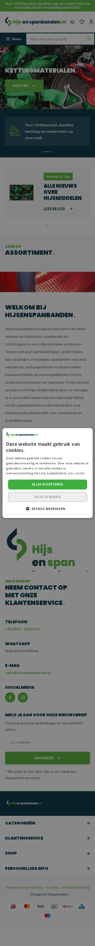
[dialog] (47, 473)
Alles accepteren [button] (47, 484)
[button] (47, 508)
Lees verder (76, 473)
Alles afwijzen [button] (47, 496)
